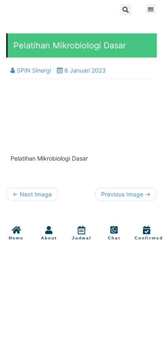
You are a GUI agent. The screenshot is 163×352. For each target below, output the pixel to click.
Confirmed (149, 238)
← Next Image (32, 194)
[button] (125, 9)
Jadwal (82, 238)
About (49, 238)
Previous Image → (125, 194)
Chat (114, 238)
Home (16, 238)
